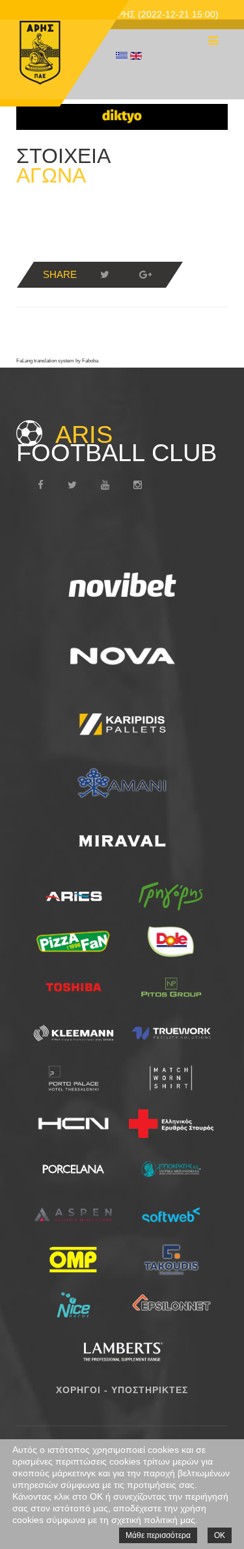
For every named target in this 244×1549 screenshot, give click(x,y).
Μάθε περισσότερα (158, 1535)
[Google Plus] (145, 275)
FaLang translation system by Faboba (57, 361)
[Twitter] (105, 275)
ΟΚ (219, 1535)
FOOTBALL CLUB (116, 443)
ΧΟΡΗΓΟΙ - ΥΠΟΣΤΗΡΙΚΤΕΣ (122, 1390)
